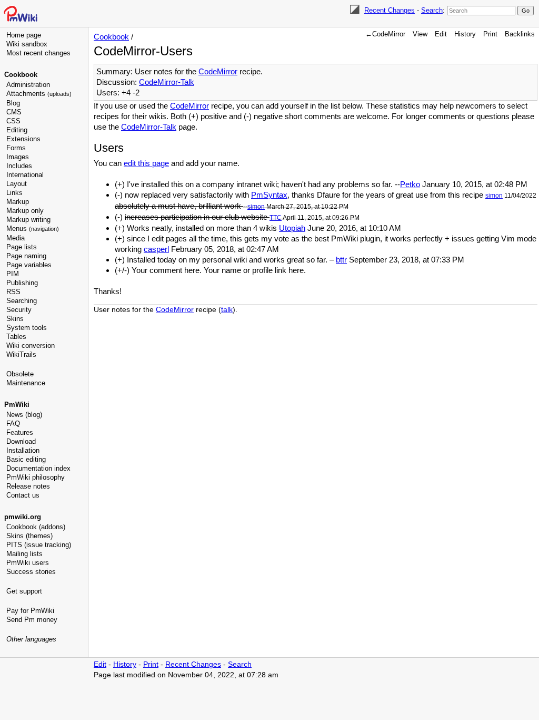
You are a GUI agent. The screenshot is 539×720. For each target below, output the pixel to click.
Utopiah (292, 227)
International (25, 175)
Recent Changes (389, 10)
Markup (17, 202)
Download (21, 441)
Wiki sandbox (26, 44)
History (465, 34)
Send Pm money (31, 620)
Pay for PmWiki (30, 611)
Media (15, 238)
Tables (16, 336)
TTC (276, 217)
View (420, 34)
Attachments (39, 94)
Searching (21, 301)
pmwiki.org (22, 517)
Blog (13, 103)
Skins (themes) (29, 536)
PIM (12, 274)
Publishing (22, 283)
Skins (15, 319)
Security (19, 310)
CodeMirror (217, 71)
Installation (22, 450)
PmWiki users (27, 563)
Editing (16, 130)
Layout (16, 184)
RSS (13, 292)
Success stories (31, 572)
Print (490, 34)
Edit (441, 34)
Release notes (28, 486)
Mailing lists (24, 554)
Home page (23, 35)
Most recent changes (38, 53)
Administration (28, 85)
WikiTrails (21, 354)
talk (227, 310)
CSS (13, 121)
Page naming (26, 256)
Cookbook (20, 75)
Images (17, 157)
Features (19, 432)
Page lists (21, 247)
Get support (24, 591)
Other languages (31, 639)
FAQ (13, 423)
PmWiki (16, 404)
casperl (156, 249)
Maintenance (25, 383)
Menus (32, 228)
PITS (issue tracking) (38, 545)
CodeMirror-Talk (166, 81)
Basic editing (26, 459)
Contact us (22, 495)
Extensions (23, 139)
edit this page (146, 163)
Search (432, 10)
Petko (410, 184)
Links (14, 193)
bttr (341, 259)
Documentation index (38, 468)
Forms (16, 148)
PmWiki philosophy (35, 477)
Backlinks (520, 34)
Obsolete (20, 374)
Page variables (29, 265)
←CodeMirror (385, 34)
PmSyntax (269, 194)
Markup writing (28, 219)
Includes (19, 166)
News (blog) (24, 415)
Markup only (25, 211)
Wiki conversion (30, 345)
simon (494, 195)
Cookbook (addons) (35, 527)
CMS (14, 112)
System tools (26, 328)
